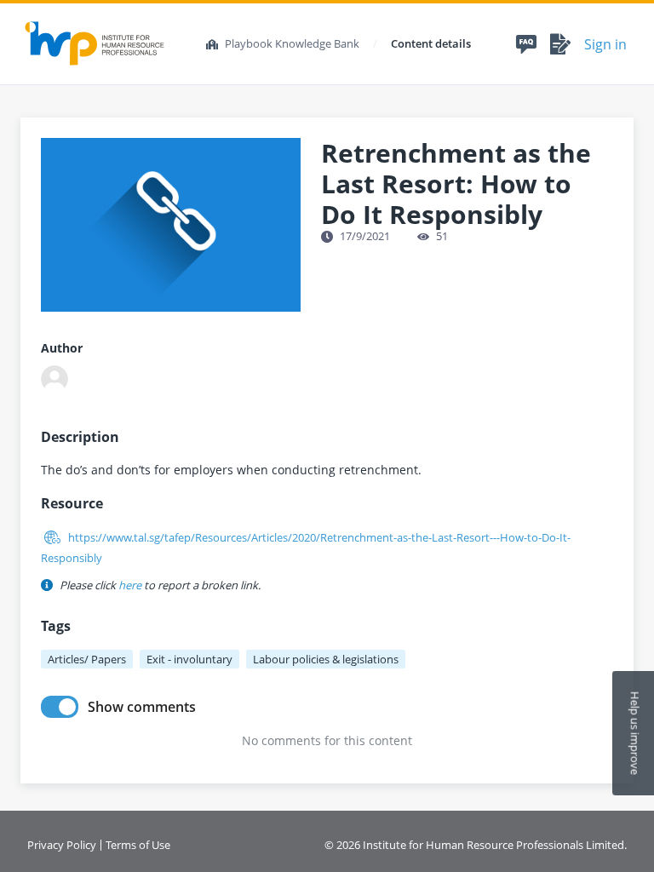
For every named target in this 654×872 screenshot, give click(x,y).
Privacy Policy (61, 845)
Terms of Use (138, 845)
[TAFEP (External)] (54, 378)
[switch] (59, 707)
